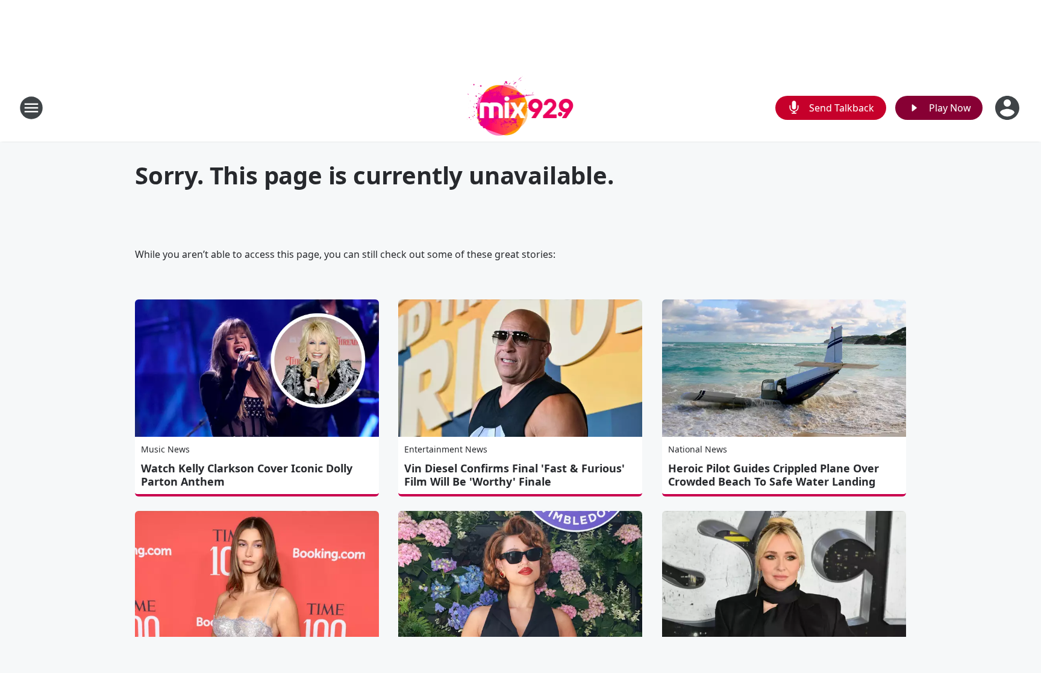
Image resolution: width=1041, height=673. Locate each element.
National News (697, 449)
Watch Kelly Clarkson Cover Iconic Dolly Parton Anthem (246, 475)
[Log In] (1008, 108)
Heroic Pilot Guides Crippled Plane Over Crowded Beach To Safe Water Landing (773, 475)
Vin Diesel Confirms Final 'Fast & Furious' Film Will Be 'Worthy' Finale (514, 475)
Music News (165, 449)
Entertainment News (445, 449)
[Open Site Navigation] (31, 108)
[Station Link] (521, 107)
